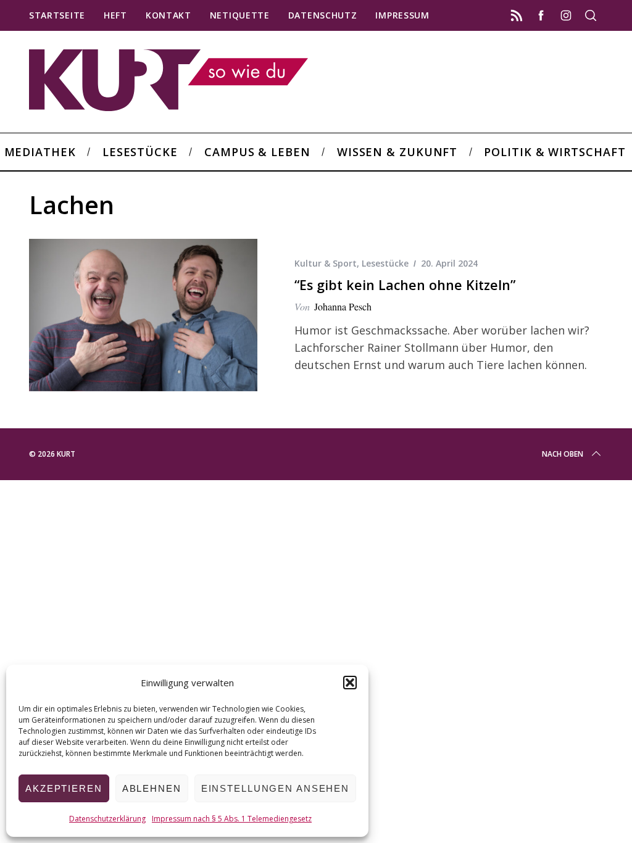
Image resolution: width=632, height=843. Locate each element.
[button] (350, 682)
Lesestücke (385, 263)
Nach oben (562, 454)
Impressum (402, 15)
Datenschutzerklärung (107, 818)
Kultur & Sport (325, 263)
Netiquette (240, 15)
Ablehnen (151, 788)
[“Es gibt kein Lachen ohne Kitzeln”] (143, 315)
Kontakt (168, 15)
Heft (115, 15)
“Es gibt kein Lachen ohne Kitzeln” (404, 285)
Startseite (57, 15)
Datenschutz (322, 15)
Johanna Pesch (343, 306)
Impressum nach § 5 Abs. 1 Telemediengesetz (232, 818)
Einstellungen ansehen (275, 788)
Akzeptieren (63, 788)
